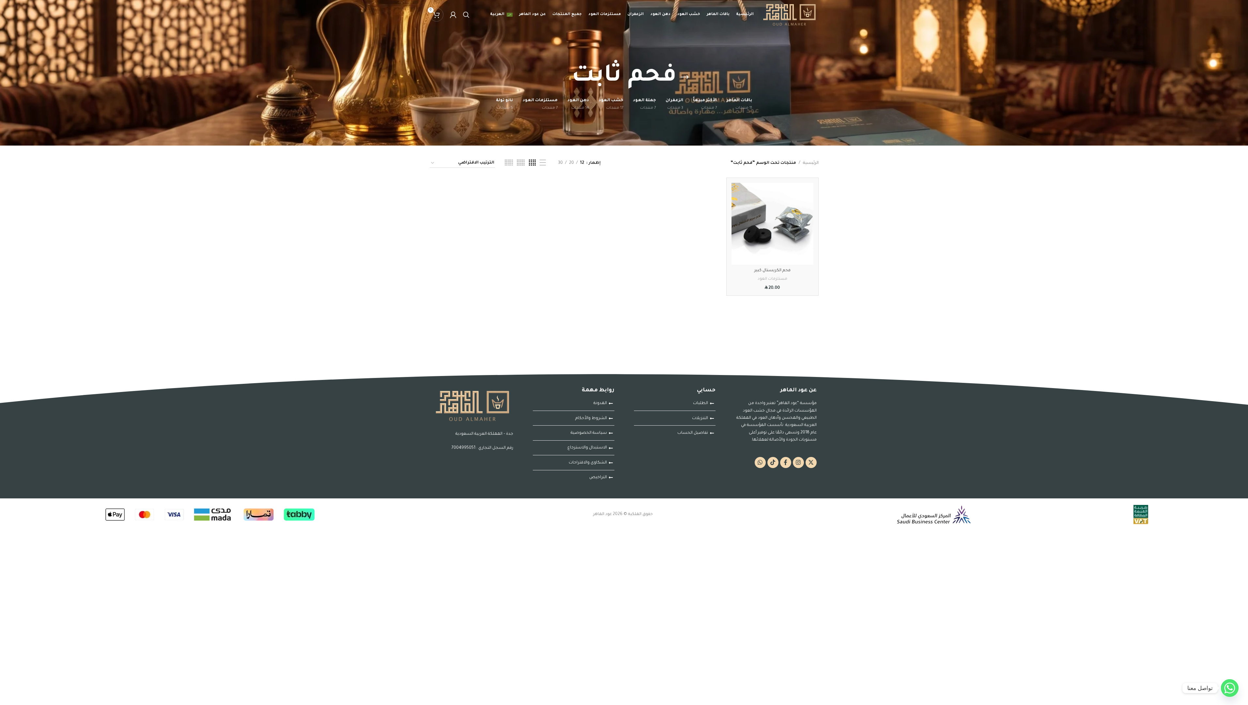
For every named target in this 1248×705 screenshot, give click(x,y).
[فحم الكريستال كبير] (772, 224)
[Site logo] (789, 15)
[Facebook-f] (785, 462)
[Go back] (685, 77)
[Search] (466, 14)
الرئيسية (811, 163)
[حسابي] (453, 14)
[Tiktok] (772, 462)
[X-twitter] (811, 462)
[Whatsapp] (760, 462)
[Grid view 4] (532, 163)
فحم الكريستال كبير (772, 270)
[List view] (543, 163)
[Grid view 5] (521, 163)
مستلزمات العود (772, 279)
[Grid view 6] (509, 163)
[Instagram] (798, 462)
